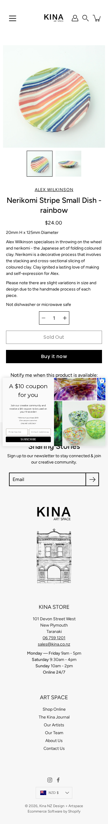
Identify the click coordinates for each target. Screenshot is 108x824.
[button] (85, 18)
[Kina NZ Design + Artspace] (54, 18)
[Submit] (92, 479)
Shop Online (54, 709)
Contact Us (54, 748)
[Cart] (97, 18)
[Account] (75, 18)
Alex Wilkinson (54, 189)
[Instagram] (49, 780)
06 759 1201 (54, 637)
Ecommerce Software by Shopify (54, 811)
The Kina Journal (54, 717)
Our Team (54, 732)
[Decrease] (43, 318)
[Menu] (12, 18)
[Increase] (64, 318)
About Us (54, 740)
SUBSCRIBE (28, 439)
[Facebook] (58, 780)
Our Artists (54, 725)
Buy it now (54, 356)
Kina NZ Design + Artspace (61, 806)
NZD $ (54, 792)
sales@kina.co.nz (54, 644)
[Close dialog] (102, 381)
